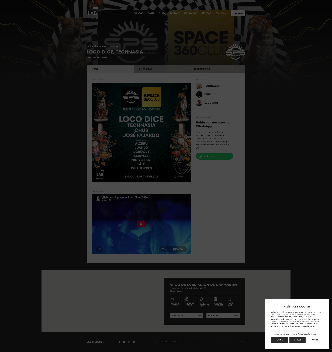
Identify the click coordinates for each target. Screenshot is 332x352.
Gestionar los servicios (280, 334)
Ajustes (315, 340)
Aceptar (280, 340)
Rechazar (297, 340)
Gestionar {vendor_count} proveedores (304, 334)
